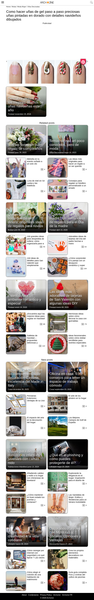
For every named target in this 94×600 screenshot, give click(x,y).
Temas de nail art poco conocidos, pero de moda (67, 144)
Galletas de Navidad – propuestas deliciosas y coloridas (32, 340)
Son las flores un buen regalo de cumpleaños (25, 146)
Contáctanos (33, 595)
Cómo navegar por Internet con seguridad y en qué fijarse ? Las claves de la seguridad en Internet (35, 556)
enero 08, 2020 (62, 307)
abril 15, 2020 (62, 230)
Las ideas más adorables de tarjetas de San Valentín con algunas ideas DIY (66, 297)
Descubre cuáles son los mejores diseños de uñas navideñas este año (25, 104)
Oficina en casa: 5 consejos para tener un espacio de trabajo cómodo (67, 379)
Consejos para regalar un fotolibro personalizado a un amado (77, 184)
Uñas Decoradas (34, 7)
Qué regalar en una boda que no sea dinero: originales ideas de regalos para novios (26, 220)
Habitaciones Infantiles (17, 467)
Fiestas (11, 114)
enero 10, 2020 (21, 307)
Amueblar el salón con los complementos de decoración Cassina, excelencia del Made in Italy (25, 377)
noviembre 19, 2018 (23, 114)
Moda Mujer (21, 7)
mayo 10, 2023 (70, 153)
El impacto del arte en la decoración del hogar (35, 420)
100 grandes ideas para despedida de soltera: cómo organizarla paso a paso (35, 241)
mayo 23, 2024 (63, 467)
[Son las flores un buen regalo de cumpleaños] (26, 140)
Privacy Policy (46, 595)
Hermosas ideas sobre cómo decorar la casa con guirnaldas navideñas (78, 318)
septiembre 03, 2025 (63, 389)
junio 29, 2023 (20, 153)
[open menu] (2, 2)
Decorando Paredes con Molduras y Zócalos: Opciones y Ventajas (65, 534)
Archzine (57, 595)
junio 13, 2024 (33, 467)
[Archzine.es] (47, 2)
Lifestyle (53, 467)
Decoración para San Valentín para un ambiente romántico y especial (24, 297)
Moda (14, 7)
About (24, 595)
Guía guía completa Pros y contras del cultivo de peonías (78, 574)
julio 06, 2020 (19, 230)
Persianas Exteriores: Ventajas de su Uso (36, 398)
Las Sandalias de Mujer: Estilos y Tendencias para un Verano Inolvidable (78, 498)
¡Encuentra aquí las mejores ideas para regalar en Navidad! (36, 316)
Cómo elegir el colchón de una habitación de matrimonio (34, 576)
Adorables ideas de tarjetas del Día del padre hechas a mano (77, 240)
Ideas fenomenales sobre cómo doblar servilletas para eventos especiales (77, 339)
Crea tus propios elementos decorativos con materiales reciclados (76, 555)
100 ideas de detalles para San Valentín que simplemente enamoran (35, 263)
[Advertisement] (47, 41)
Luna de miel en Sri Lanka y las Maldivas (36, 183)
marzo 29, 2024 (22, 544)
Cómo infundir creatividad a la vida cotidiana (23, 536)
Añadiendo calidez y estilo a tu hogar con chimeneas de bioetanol (35, 477)
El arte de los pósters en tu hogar (77, 397)
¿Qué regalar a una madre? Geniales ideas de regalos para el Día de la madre (67, 220)
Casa (10, 389)
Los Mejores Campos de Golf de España (77, 420)
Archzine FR (67, 595)
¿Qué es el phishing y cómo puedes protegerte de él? (66, 459)
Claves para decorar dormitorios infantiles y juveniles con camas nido (25, 457)
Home (8, 7)
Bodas (10, 230)
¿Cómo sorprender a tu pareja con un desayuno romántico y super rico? (77, 263)
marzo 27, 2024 (66, 544)
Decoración (54, 544)
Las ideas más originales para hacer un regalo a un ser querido (77, 162)
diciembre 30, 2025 (21, 389)
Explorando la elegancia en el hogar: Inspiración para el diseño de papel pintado (77, 478)
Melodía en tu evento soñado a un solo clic (34, 161)
